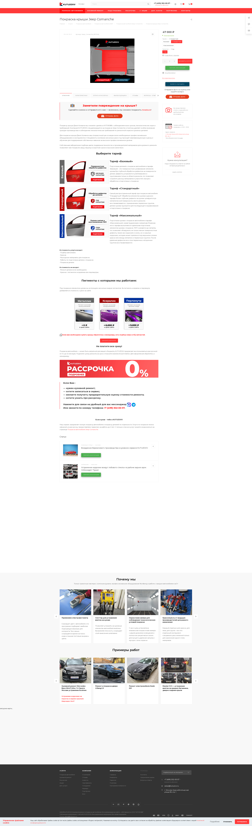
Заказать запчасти (109, 340)
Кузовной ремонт (65, 777)
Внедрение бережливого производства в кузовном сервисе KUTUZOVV (114, 448)
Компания (86, 770)
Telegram (123, 804)
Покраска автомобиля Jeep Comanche (83, 429)
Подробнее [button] (215, 822)
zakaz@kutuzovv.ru (171, 786)
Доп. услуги (63, 785)
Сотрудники (86, 785)
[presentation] (56, 616)
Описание (65, 95)
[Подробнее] (153, 446)
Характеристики (81, 95)
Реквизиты (113, 777)
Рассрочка (63, 780)
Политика (113, 783)
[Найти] (148, 4)
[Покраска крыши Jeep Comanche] (112, 61)
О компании (86, 774)
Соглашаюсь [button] (242, 822)
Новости (85, 780)
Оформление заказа (147, 777)
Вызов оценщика (120, 95)
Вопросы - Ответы (150, 95)
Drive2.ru (118, 804)
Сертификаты (87, 783)
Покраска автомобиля (67, 774)
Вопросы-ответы (146, 780)
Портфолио (86, 791)
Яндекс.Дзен (133, 804)
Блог (83, 794)
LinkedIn (138, 804)
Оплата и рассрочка (100, 95)
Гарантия (113, 780)
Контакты (143, 774)
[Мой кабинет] (175, 4)
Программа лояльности (118, 785)
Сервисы (113, 774)
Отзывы (135, 95)
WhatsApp (128, 804)
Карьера (85, 788)
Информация (115, 770)
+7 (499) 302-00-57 (162, 3)
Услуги (63, 770)
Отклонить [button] (227, 822)
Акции (62, 783)
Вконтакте (113, 804)
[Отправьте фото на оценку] (110, 116)
